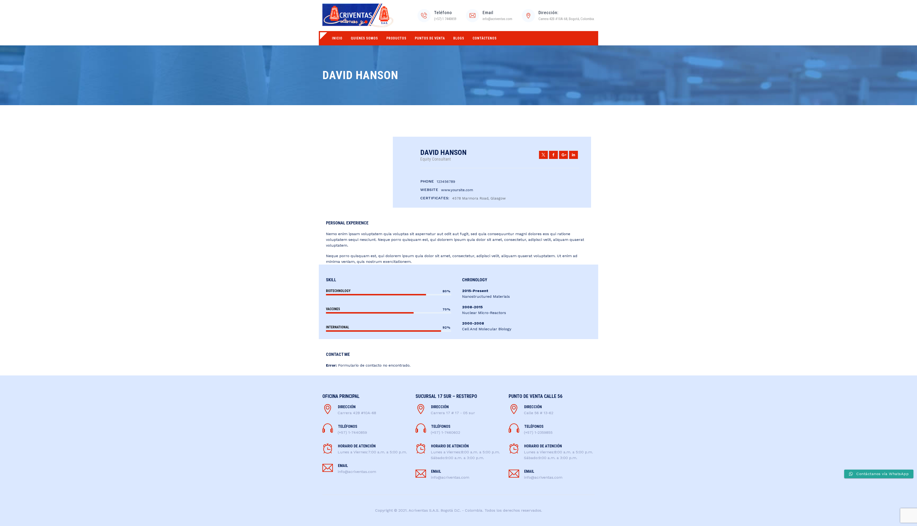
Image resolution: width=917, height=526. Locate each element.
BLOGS (458, 38)
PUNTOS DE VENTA (430, 38)
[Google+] (563, 155)
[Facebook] (553, 155)
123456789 (446, 181)
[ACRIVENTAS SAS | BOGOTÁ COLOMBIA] (358, 15)
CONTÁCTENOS (485, 38)
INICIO (337, 38)
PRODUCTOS (396, 38)
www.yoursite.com (457, 190)
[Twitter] (543, 155)
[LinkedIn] (573, 155)
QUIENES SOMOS (364, 38)
